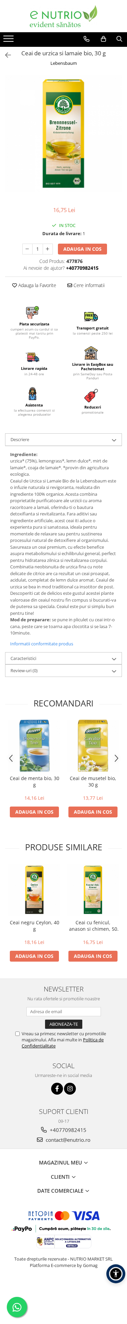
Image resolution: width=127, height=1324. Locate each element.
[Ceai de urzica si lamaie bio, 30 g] (63, 133)
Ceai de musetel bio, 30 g (93, 781)
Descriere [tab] (19, 439)
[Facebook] (57, 1089)
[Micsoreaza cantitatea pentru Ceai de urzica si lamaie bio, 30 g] (27, 249)
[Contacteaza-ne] (86, 39)
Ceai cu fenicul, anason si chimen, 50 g (93, 925)
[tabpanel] (63, 133)
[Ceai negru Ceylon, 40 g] (34, 890)
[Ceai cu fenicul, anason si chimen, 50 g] (93, 890)
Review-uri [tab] (24, 670)
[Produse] (9, 41)
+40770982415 (67, 1130)
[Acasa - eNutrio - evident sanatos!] (64, 16)
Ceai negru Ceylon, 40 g (34, 925)
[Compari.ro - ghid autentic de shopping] (63, 1291)
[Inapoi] (5, 55)
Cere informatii (88, 285)
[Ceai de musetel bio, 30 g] (93, 746)
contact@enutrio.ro (67, 1139)
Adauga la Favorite (36, 285)
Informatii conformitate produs (41, 644)
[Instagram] (70, 1089)
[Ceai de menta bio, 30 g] (34, 746)
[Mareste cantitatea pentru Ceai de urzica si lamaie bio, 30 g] (48, 249)
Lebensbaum (63, 63)
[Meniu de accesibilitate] (115, 1273)
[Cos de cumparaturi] (103, 39)
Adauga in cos (82, 249)
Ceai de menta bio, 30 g (34, 781)
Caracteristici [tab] (23, 658)
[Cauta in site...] (119, 39)
